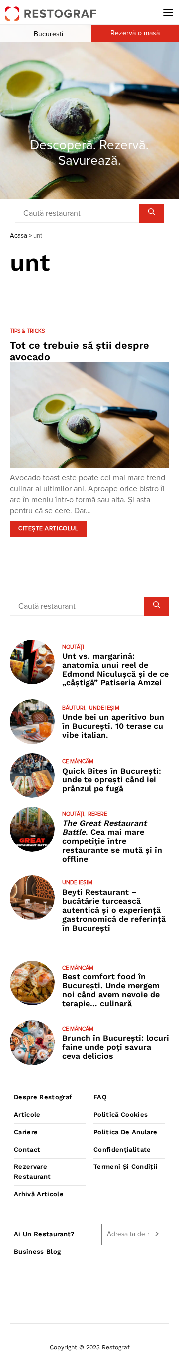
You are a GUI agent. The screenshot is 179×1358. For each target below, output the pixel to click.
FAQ (100, 1097)
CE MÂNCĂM (77, 761)
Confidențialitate (122, 1149)
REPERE (97, 814)
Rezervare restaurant (32, 1171)
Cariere (26, 1132)
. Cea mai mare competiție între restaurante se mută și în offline (112, 841)
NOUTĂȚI (73, 647)
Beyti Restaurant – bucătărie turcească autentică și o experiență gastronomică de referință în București (114, 910)
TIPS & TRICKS (27, 331)
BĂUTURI (73, 708)
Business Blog (37, 1251)
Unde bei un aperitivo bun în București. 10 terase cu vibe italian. (113, 726)
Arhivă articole (39, 1194)
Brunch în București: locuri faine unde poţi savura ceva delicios (115, 1047)
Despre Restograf (43, 1097)
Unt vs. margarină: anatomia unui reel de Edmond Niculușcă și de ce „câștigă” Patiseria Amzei (115, 669)
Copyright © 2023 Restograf (90, 1347)
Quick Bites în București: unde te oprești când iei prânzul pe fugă (111, 779)
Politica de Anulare (125, 1132)
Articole (27, 1114)
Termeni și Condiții (125, 1166)
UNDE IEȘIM (104, 708)
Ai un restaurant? (44, 1234)
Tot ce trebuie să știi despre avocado (79, 351)
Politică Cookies (120, 1114)
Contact (27, 1149)
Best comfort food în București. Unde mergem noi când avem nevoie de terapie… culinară (111, 990)
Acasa (18, 236)
